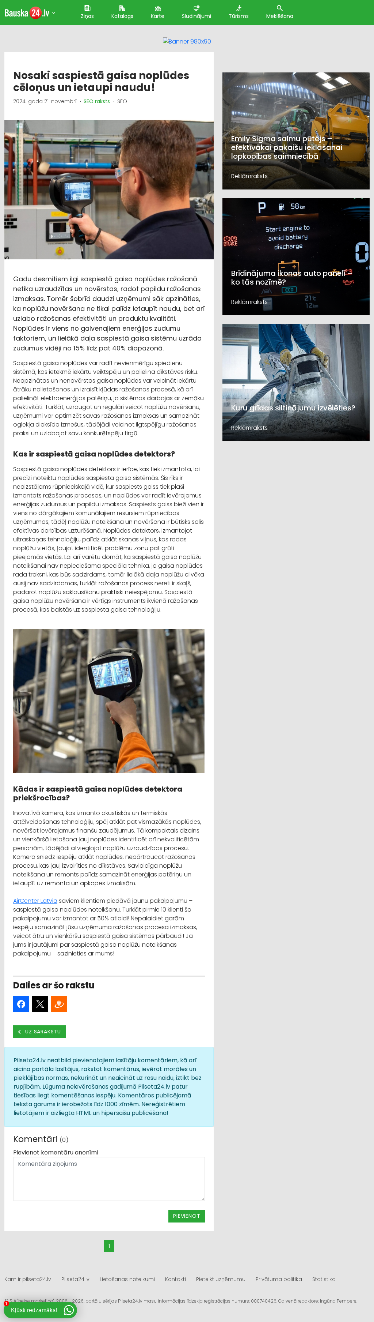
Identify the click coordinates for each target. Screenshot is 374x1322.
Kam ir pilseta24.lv (27, 1279)
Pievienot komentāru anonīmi (55, 1152)
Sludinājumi (196, 16)
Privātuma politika (279, 1279)
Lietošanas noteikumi (127, 1279)
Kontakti (175, 1279)
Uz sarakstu (42, 1031)
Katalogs (122, 16)
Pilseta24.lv (75, 1279)
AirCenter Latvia (35, 901)
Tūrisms (239, 16)
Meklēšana (279, 16)
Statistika (324, 1279)
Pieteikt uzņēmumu (220, 1279)
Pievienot (186, 1216)
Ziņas (87, 16)
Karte (157, 16)
